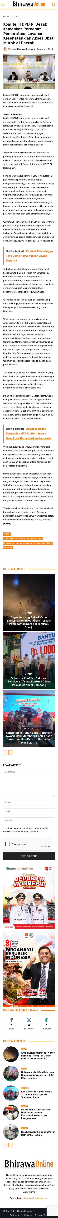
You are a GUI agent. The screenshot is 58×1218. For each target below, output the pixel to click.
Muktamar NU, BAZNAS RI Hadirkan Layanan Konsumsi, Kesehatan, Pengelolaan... (36, 1114)
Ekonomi (28, 728)
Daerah (24, 1106)
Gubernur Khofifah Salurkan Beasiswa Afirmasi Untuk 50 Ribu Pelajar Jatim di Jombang (29, 682)
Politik (24, 1128)
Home (6, 16)
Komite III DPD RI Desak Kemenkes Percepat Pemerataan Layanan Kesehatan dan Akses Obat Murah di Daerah (28, 543)
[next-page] (10, 752)
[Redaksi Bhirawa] (5, 49)
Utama (28, 613)
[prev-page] (5, 752)
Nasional (15, 16)
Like (12, 1018)
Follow (29, 1018)
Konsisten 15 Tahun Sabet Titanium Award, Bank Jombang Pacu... (36, 1094)
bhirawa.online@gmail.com (35, 1198)
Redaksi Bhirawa (26, 49)
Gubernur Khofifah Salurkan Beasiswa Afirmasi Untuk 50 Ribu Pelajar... (37, 1075)
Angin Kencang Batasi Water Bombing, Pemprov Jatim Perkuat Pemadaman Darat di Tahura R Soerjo (29, 622)
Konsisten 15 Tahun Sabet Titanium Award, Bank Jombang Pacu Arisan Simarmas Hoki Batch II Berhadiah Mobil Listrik (29, 737)
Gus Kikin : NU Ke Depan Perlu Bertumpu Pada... (38, 1133)
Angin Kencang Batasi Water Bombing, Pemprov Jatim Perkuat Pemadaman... (38, 1055)
